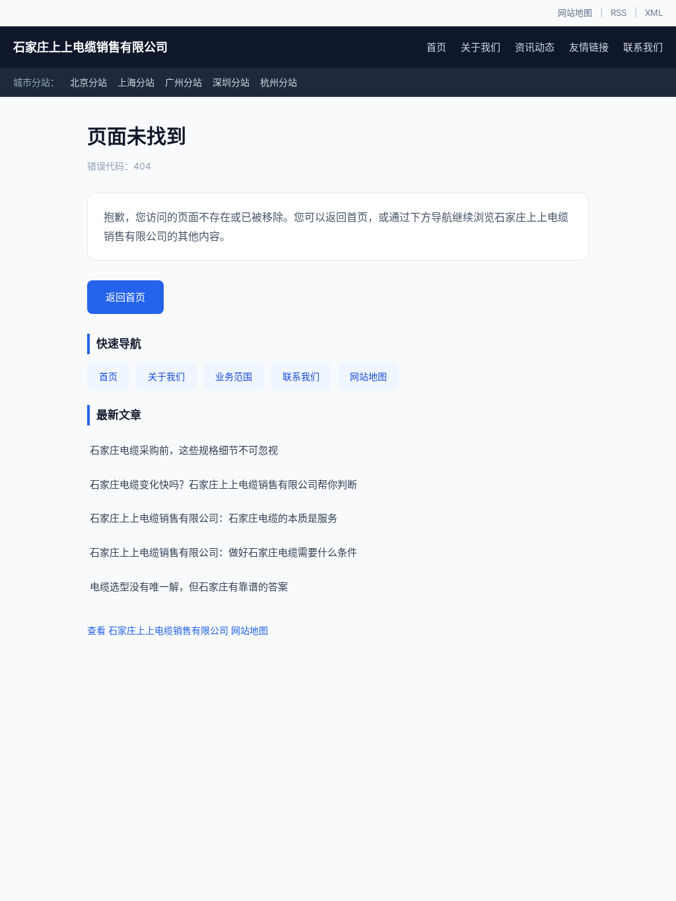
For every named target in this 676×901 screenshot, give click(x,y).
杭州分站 (278, 82)
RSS (618, 12)
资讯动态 (535, 47)
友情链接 (589, 47)
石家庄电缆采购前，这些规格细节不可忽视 (184, 450)
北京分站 (88, 82)
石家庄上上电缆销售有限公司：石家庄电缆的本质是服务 (213, 518)
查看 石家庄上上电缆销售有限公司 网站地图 (177, 630)
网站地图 (575, 12)
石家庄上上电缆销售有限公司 (90, 47)
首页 (436, 47)
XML (654, 12)
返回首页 (125, 297)
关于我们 (480, 47)
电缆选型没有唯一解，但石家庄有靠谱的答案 (189, 586)
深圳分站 (231, 82)
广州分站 (183, 82)
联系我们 (643, 47)
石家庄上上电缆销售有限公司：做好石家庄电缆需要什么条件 (223, 552)
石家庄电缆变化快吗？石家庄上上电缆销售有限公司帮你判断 (223, 484)
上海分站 (136, 82)
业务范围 (233, 376)
